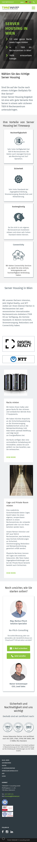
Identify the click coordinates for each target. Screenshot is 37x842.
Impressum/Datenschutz (10, 771)
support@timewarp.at (8, 2)
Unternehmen (6, 763)
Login (22, 2)
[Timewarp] (10, 8)
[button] (3, 838)
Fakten (4, 765)
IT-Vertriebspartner (8, 768)
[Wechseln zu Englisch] (30, 2)
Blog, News (5, 760)
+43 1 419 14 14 (9, 794)
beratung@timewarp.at (12, 796)
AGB (3, 773)
